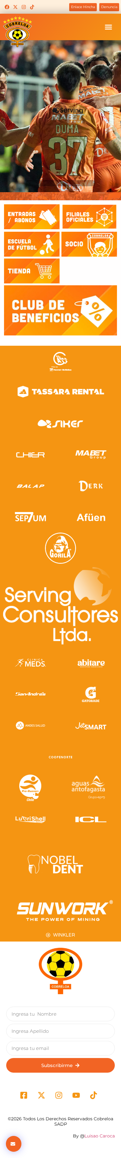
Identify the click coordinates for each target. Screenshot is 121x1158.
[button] (108, 27)
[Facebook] (7, 7)
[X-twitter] (15, 7)
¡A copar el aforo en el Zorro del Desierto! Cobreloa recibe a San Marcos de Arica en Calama (61, 169)
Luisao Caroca (99, 1136)
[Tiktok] (32, 7)
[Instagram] (23, 7)
